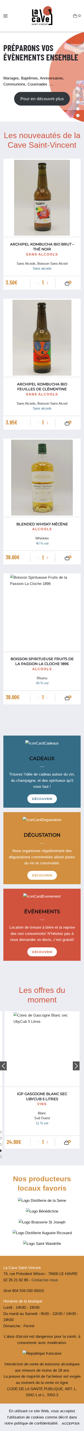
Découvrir (42, 799)
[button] (5, 16)
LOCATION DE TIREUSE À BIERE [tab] (78, 102)
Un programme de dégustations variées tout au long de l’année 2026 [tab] (78, 88)
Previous (3, 1065)
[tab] (78, 95)
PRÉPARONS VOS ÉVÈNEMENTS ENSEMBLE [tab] (78, 82)
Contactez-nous (45, 1280)
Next (76, 1065)
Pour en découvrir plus (42, 98)
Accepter (71, 1423)
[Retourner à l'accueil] (40, 15)
